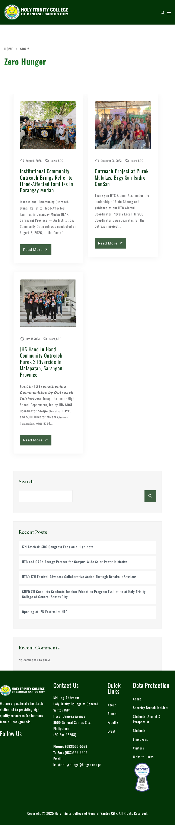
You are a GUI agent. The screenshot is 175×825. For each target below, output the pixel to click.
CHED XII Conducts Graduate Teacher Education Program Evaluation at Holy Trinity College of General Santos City (84, 594)
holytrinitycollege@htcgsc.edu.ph (77, 764)
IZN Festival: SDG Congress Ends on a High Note (57, 546)
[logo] (36, 11)
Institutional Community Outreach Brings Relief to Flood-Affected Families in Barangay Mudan (46, 180)
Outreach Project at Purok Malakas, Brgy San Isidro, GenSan (122, 177)
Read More (33, 249)
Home (8, 48)
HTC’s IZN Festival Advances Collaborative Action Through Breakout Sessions (79, 576)
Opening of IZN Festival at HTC (45, 611)
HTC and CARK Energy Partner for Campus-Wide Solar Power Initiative (74, 561)
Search (26, 482)
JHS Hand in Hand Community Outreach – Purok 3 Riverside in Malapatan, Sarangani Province (43, 361)
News (54, 160)
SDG (60, 160)
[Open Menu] (169, 12)
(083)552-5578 (76, 746)
